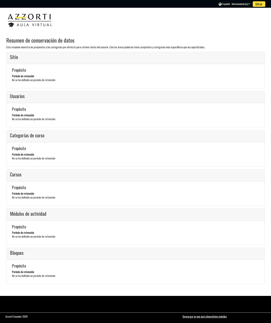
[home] (30, 19)
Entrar (259, 4)
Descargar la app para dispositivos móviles (205, 316)
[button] (234, 4)
